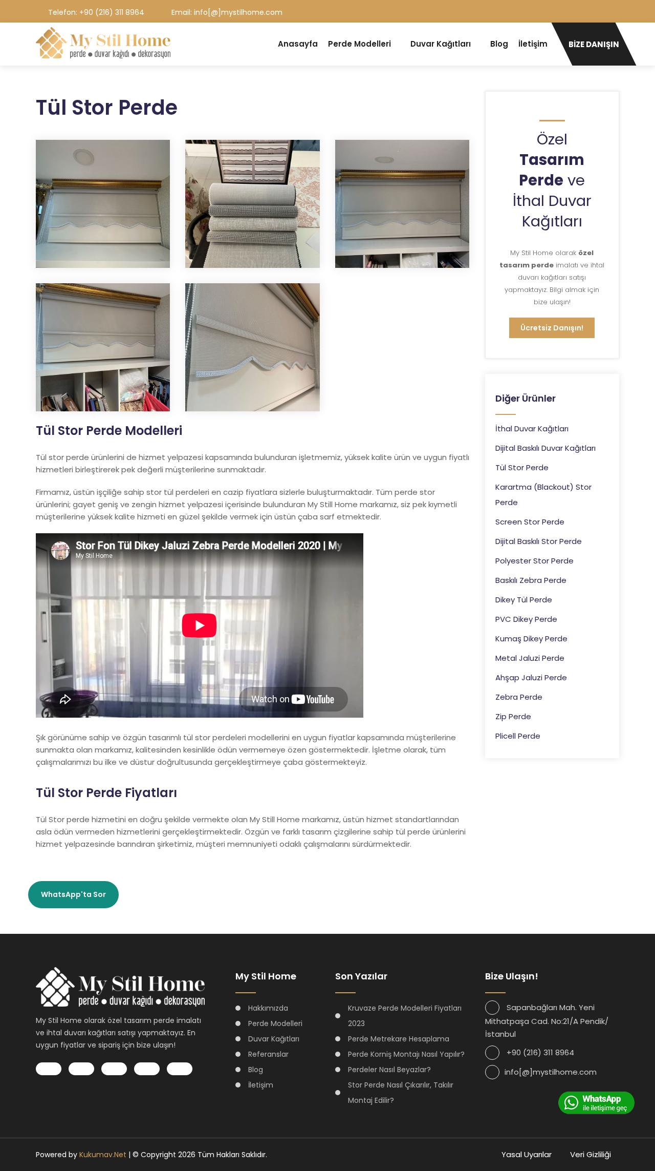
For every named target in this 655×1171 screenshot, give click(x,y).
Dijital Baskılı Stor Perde (538, 541)
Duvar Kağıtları (440, 43)
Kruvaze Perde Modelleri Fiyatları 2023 (405, 1016)
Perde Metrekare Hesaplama (398, 1039)
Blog (499, 43)
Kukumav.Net (102, 1154)
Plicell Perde (517, 735)
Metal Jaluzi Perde (529, 658)
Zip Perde (513, 716)
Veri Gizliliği (590, 1154)
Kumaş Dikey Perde (531, 638)
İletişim (533, 43)
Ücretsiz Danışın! (551, 328)
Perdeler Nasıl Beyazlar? (389, 1069)
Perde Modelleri (359, 43)
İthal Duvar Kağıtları (532, 428)
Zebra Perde (518, 697)
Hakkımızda (268, 1008)
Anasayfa (298, 43)
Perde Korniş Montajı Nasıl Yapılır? (406, 1054)
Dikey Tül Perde (523, 599)
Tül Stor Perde (522, 467)
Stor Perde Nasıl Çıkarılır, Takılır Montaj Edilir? (400, 1092)
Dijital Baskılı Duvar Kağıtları (545, 448)
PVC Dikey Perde (526, 619)
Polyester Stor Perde (534, 560)
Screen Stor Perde (529, 521)
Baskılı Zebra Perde (530, 580)
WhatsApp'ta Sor (73, 894)
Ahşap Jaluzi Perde (531, 677)
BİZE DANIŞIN (594, 44)
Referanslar (268, 1054)
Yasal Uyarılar (526, 1154)
